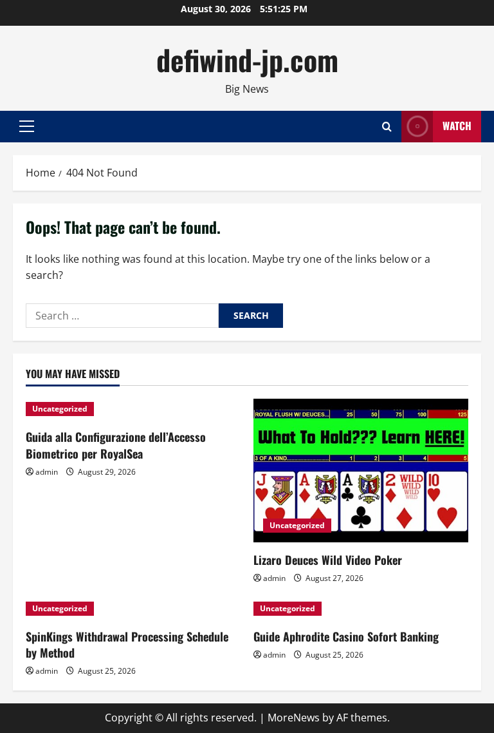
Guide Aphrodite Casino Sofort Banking (346, 636)
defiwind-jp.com (247, 60)
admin (46, 471)
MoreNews (294, 717)
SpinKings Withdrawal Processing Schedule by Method (127, 644)
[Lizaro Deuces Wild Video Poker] (360, 470)
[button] (27, 126)
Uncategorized (59, 408)
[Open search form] (387, 126)
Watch (457, 125)
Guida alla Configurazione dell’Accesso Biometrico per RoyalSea (116, 444)
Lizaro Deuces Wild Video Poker (327, 559)
